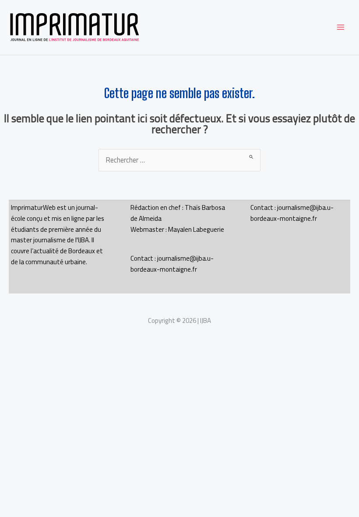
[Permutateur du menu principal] (340, 27)
